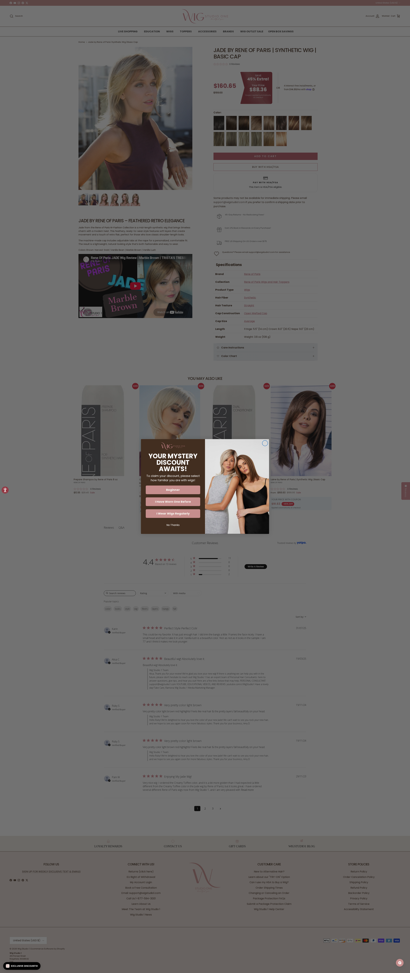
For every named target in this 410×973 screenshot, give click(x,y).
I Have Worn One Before (173, 502)
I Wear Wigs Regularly (173, 513)
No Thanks (173, 525)
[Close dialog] (265, 443)
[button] (22, 966)
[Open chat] (400, 963)
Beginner (173, 490)
